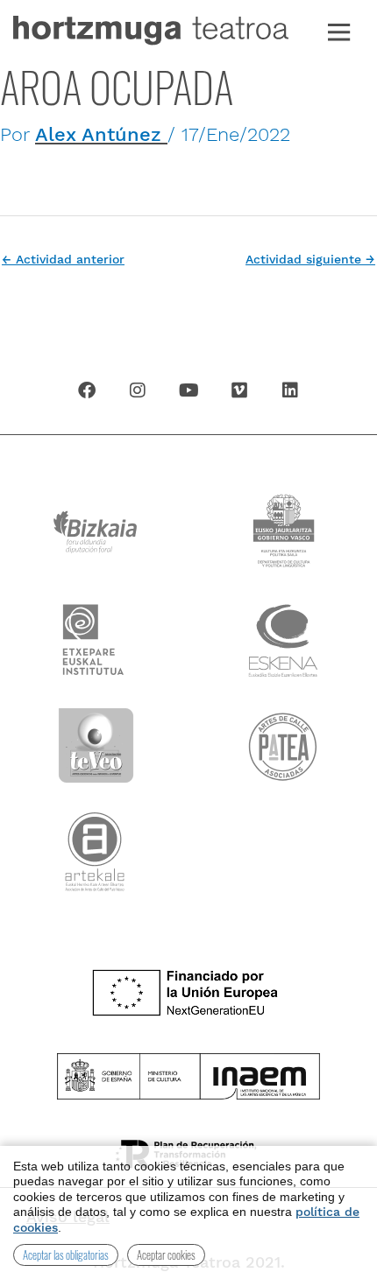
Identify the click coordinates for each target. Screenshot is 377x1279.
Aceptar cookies (166, 1254)
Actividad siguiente (310, 259)
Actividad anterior (63, 259)
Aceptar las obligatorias (66, 1254)
